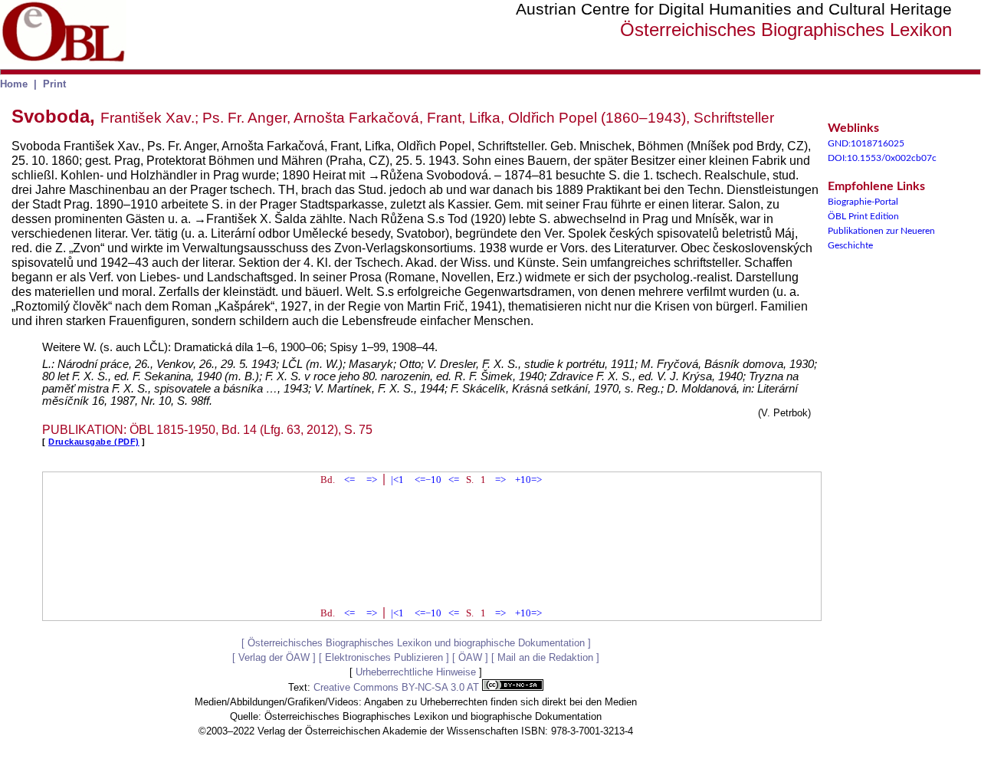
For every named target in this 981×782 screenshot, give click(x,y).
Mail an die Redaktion (545, 657)
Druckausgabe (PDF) (93, 441)
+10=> (528, 479)
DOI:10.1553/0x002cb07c (882, 158)
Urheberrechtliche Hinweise (416, 672)
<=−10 (428, 479)
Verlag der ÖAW (274, 657)
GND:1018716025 (866, 143)
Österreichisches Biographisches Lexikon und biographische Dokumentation (416, 643)
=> (371, 479)
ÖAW (470, 657)
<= (349, 479)
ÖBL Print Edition (863, 216)
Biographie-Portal (863, 201)
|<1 (397, 479)
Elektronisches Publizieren (384, 657)
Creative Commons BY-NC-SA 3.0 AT (397, 687)
